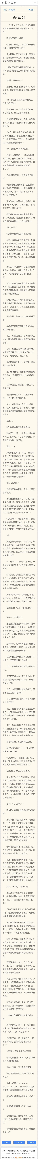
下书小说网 (18, 1157)
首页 (5, 10)
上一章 (6, 1142)
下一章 (31, 1142)
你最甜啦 (12, 10)
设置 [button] (31, 10)
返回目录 (19, 1142)
